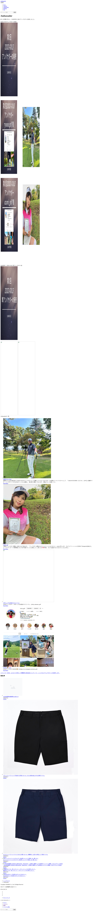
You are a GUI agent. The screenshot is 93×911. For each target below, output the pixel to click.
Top (4, 9)
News (4, 4)
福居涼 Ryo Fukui (7, 479)
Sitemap (5, 8)
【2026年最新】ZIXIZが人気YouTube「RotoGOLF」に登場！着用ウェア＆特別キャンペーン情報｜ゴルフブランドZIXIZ (32, 865)
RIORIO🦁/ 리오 (7, 667)
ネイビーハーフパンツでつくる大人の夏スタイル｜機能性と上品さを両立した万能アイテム (25, 854)
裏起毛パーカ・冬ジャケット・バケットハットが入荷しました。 (19, 870)
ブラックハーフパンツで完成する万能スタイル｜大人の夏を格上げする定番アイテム (24, 775)
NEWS (4, 699)
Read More (5, 483)
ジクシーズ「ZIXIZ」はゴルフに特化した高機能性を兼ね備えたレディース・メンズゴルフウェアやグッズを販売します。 (30, 672)
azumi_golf (5, 545)
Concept (5, 6)
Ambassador (6, 7)
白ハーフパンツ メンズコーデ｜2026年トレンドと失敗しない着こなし (20, 859)
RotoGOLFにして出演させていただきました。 (14, 875)
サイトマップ (6, 897)
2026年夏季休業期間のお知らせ (11, 696)
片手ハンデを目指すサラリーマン (11, 603)
